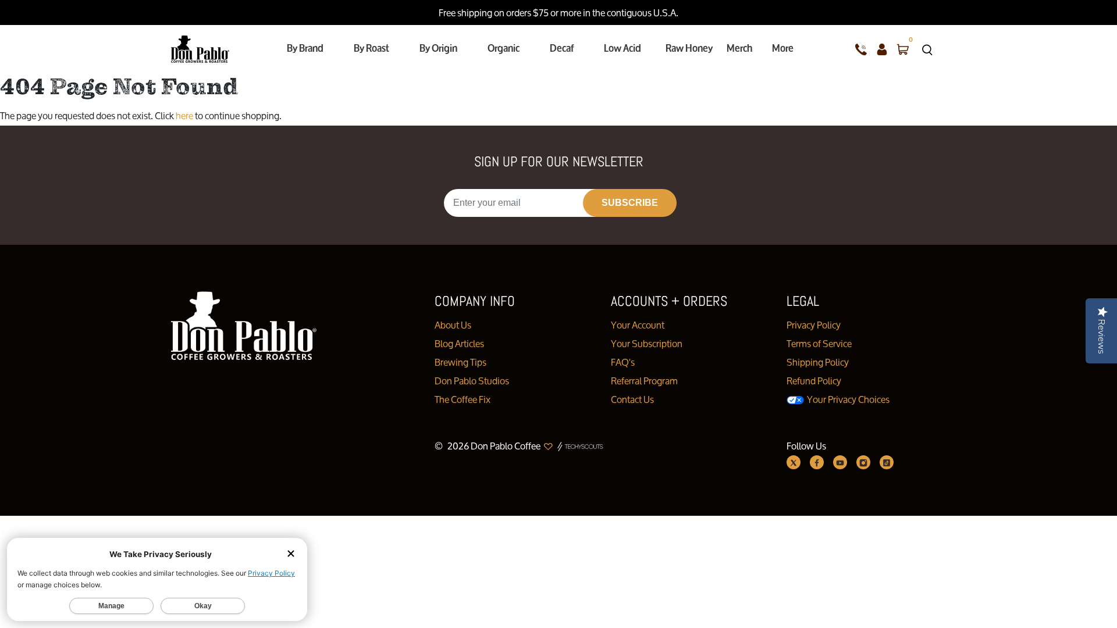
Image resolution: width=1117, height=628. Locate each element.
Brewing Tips (460, 362)
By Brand (305, 48)
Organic (504, 48)
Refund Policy (814, 380)
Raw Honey (689, 48)
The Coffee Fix (462, 399)
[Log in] (882, 49)
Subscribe (630, 203)
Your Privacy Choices (847, 399)
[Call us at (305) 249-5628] (861, 49)
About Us (453, 324)
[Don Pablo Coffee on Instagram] (863, 462)
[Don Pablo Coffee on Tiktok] (887, 462)
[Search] (927, 49)
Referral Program (644, 380)
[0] (903, 49)
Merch (739, 48)
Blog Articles (459, 343)
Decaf (562, 48)
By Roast (371, 48)
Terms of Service (819, 343)
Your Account (637, 324)
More (783, 48)
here (184, 115)
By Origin (438, 48)
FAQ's (623, 362)
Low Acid (622, 48)
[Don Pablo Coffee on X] (794, 462)
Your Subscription (646, 343)
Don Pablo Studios (472, 380)
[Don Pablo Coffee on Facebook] (817, 462)
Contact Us (632, 399)
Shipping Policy (818, 362)
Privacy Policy (814, 324)
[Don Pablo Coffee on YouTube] (840, 462)
